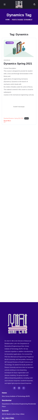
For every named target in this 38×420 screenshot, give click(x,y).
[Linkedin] (19, 388)
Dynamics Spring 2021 (18, 63)
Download (26, 118)
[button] (34, 4)
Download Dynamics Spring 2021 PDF (13, 118)
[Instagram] (23, 388)
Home (7, 19)
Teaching (9, 42)
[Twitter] (14, 388)
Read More (7, 120)
